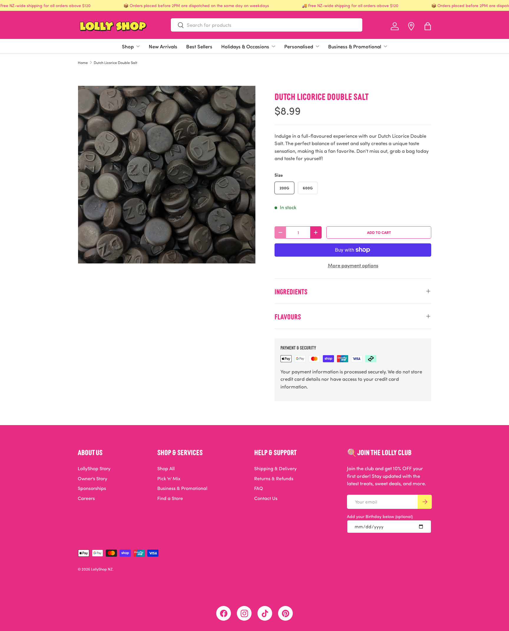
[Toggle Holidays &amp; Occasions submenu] (273, 46)
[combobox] (266, 25)
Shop (128, 46)
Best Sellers (199, 46)
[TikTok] (264, 613)
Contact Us (265, 498)
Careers (86, 498)
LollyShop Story (94, 468)
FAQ (258, 488)
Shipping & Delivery (275, 468)
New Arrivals (163, 46)
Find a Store (170, 498)
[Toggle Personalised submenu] (317, 46)
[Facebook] (223, 613)
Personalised (298, 46)
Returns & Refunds (273, 478)
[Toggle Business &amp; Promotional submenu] (385, 46)
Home (83, 63)
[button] (427, 26)
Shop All (166, 468)
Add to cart (379, 232)
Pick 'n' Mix (168, 478)
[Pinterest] (285, 613)
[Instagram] (244, 613)
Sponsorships (92, 488)
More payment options (353, 265)
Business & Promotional (354, 46)
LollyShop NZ (102, 569)
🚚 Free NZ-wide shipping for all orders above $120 (350, 5)
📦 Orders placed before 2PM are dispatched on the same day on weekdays (196, 5)
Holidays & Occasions (245, 46)
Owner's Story (92, 478)
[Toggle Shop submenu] (137, 46)
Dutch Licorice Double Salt (115, 63)
